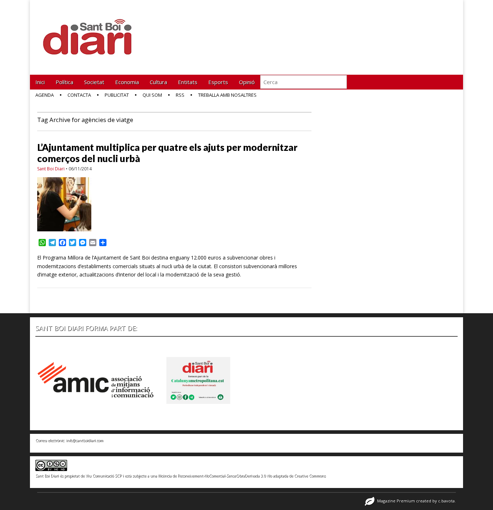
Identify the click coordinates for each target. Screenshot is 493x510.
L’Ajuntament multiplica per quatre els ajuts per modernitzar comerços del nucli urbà (167, 152)
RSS (180, 95)
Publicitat (117, 95)
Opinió (247, 82)
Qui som (152, 95)
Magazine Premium (396, 501)
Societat (94, 82)
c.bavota (446, 501)
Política (64, 82)
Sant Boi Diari (51, 169)
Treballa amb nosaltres (227, 95)
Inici (40, 82)
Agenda (44, 95)
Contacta (79, 95)
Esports (218, 82)
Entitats (187, 82)
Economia (127, 82)
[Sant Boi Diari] (91, 32)
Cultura (158, 82)
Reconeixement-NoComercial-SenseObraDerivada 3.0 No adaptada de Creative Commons (252, 475)
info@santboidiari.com (84, 440)
